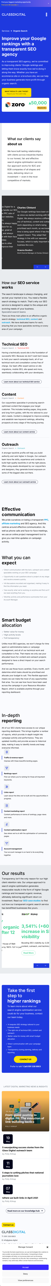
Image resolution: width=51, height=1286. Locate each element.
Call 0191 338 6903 (32, 1053)
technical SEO (23, 311)
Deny (25, 1274)
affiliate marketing (11, 515)
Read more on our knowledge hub (23, 1198)
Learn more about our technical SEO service (22, 373)
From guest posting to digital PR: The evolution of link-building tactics (24, 1105)
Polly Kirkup (11, 1114)
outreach (6, 314)
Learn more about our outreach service (20, 474)
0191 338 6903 (10, 1223)
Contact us (8, 1212)
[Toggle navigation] (46, 14)
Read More (11, 942)
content (34, 311)
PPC (46, 511)
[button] (47, 1247)
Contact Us (25, 1046)
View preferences (25, 1280)
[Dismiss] (48, 3)
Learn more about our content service (19, 423)
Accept (25, 1267)
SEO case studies (32, 892)
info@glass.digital (10, 1227)
